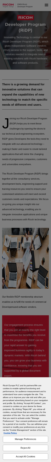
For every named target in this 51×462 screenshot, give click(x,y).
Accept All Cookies (25, 456)
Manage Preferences (25, 439)
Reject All (25, 448)
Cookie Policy (10, 433)
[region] (25, 419)
